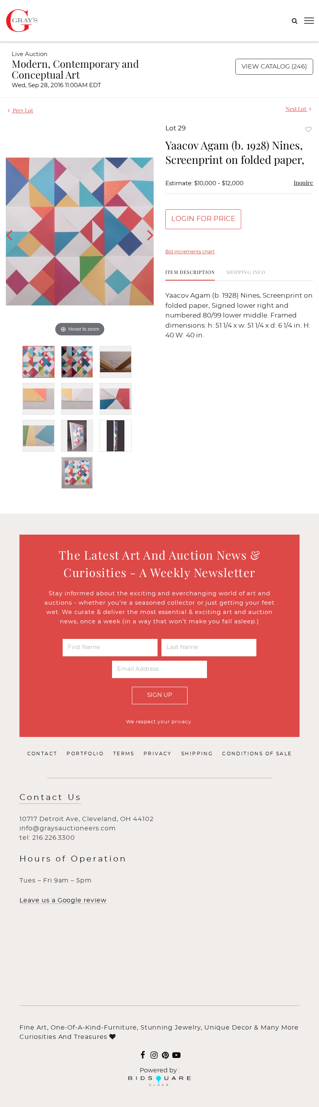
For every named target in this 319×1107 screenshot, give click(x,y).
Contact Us (50, 797)
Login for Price (203, 219)
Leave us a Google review (63, 900)
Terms (123, 753)
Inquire (303, 182)
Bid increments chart (190, 251)
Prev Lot (22, 110)
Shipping (197, 753)
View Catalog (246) (274, 66)
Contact (42, 753)
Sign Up (159, 695)
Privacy (158, 753)
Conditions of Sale (257, 753)
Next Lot (296, 108)
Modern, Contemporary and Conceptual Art (75, 69)
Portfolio (85, 753)
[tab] (190, 275)
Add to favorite (308, 129)
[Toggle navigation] (309, 21)
